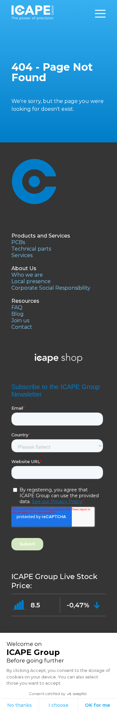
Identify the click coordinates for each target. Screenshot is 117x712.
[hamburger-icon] (100, 14)
